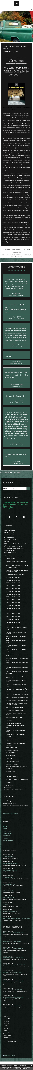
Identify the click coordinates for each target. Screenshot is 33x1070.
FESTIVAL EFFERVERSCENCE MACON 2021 (16, 681)
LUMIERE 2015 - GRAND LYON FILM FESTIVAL (15, 726)
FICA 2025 (9, 720)
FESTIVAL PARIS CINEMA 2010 (14, 717)
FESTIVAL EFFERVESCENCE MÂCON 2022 (17, 700)
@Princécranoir (7, 932)
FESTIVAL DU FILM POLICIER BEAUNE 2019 (16, 650)
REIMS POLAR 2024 (11, 747)
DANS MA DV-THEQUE (12, 764)
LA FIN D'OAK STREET (9, 856)
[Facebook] (9, 517)
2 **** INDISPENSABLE (16, 249)
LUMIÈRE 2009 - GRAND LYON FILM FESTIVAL (15, 735)
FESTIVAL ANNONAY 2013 (13, 594)
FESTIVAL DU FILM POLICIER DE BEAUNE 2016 (17, 663)
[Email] (16, 3)
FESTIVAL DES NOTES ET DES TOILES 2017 (16, 628)
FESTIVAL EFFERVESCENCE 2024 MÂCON (17, 692)
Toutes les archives (9, 1041)
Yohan (19, 443)
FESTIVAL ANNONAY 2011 (13, 588)
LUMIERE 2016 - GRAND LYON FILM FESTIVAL (15, 731)
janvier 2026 (7, 1033)
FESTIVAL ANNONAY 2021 (13, 616)
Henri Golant (6, 835)
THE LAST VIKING (8, 898)
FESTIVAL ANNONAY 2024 (13, 622)
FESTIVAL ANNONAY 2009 (13, 583)
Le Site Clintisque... (8, 801)
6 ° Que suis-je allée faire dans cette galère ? (16, 544)
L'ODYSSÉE (6, 904)
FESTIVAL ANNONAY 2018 (13, 608)
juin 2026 (6, 1021)
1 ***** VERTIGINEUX (10, 532)
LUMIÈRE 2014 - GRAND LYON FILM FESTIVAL (15, 744)
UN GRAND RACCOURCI (10, 863)
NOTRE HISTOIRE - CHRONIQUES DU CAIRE (16, 918)
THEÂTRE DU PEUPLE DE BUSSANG (13, 790)
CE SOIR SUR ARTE (8, 877)
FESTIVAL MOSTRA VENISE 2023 (15, 710)
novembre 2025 (8, 1037)
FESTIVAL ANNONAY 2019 (13, 611)
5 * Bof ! (6, 541)
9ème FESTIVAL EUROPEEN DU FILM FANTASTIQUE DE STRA (17, 570)
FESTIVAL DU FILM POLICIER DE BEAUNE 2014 (17, 654)
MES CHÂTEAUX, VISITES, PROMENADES (17, 779)
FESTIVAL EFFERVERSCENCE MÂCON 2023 (16, 685)
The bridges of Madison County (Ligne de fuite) (15, 805)
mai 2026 (6, 1023)
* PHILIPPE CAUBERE (9, 530)
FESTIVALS (7, 555)
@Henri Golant (7, 949)
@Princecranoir (7, 997)
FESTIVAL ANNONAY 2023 (13, 619)
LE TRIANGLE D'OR (9, 884)
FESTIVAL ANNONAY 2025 (13, 625)
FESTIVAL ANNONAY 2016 (13, 602)
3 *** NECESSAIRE (9, 537)
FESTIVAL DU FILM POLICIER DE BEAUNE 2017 (17, 668)
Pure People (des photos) (9, 803)
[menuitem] (16, 47)
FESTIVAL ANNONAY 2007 (13, 577)
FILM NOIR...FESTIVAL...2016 (14, 723)
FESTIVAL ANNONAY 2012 (13, 591)
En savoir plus (23, 1068)
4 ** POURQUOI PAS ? (10, 539)
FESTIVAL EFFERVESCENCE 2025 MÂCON (17, 694)
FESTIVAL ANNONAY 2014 (13, 597)
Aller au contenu (6, 1)
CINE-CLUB (9, 758)
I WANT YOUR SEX (8, 891)
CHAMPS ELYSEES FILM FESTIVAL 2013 (16, 574)
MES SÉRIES (7, 787)
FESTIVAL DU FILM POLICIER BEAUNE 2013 (16, 641)
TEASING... (16, 51)
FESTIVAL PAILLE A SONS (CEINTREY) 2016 (16, 713)
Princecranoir (6, 941)
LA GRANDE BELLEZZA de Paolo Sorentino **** (16, 71)
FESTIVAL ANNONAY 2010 (13, 585)
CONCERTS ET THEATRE (12, 761)
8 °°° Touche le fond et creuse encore (14, 548)
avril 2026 (6, 1026)
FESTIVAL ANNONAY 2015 (13, 599)
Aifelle (19, 293)
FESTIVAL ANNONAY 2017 (13, 605)
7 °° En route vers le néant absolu (13, 546)
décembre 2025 (8, 1035)
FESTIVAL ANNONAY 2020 (13, 613)
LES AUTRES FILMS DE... (12, 774)
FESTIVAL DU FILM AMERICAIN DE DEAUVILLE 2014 (17, 632)
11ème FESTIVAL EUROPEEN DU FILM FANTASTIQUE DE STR (16, 562)
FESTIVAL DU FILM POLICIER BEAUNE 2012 (16, 637)
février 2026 (7, 1030)
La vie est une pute (9, 785)
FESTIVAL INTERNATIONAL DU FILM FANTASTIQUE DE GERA (17, 703)
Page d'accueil (7, 51)
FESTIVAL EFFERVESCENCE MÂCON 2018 (17, 697)
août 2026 (6, 1016)
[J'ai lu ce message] (31, 1065)
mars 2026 (7, 1028)
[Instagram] (16, 517)
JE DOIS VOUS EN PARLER (11, 751)
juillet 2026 (7, 1019)
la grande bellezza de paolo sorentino (17, 255)
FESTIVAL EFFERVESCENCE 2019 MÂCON (17, 689)
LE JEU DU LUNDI (10, 771)
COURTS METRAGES (10, 552)
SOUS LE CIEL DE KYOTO (10, 911)
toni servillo (18, 256)
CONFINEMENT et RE (9, 550)
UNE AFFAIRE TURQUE (10, 870)
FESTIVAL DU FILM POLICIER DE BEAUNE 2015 (17, 659)
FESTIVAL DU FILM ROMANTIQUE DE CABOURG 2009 (17, 676)
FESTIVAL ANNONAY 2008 (13, 580)
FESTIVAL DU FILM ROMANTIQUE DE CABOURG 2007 (17, 672)
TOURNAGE (9, 782)
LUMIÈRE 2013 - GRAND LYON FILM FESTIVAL (15, 739)
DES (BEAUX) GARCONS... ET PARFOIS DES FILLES (16, 767)
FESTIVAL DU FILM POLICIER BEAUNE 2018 (16, 646)
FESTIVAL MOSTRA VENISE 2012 (15, 707)
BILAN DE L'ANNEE (11, 755)
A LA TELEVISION (10, 753)
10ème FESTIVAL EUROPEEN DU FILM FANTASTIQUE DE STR (16, 557)
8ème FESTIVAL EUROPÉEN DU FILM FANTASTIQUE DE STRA (17, 566)
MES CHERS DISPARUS (12, 777)
